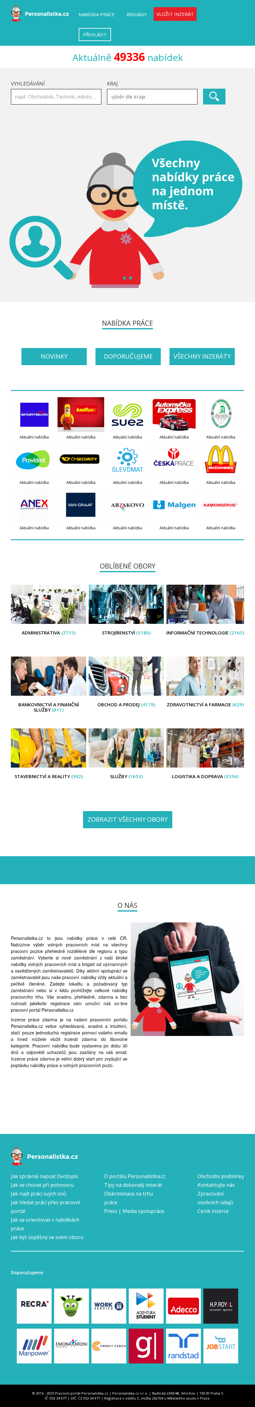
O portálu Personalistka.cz (134, 1176)
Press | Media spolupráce (134, 1211)
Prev (19, 214)
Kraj (112, 83)
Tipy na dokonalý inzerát (133, 1185)
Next (236, 214)
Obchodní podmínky (220, 1176)
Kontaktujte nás (216, 1185)
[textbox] (154, 97)
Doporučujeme (128, 356)
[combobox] (152, 96)
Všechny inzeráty (202, 356)
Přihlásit (95, 34)
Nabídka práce (97, 14)
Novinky (54, 356)
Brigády (137, 14)
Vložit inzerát (175, 14)
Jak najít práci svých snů (38, 1193)
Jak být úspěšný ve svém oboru (47, 1237)
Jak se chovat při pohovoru (42, 1185)
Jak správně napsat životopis (44, 1176)
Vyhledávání (28, 83)
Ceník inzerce (213, 1211)
